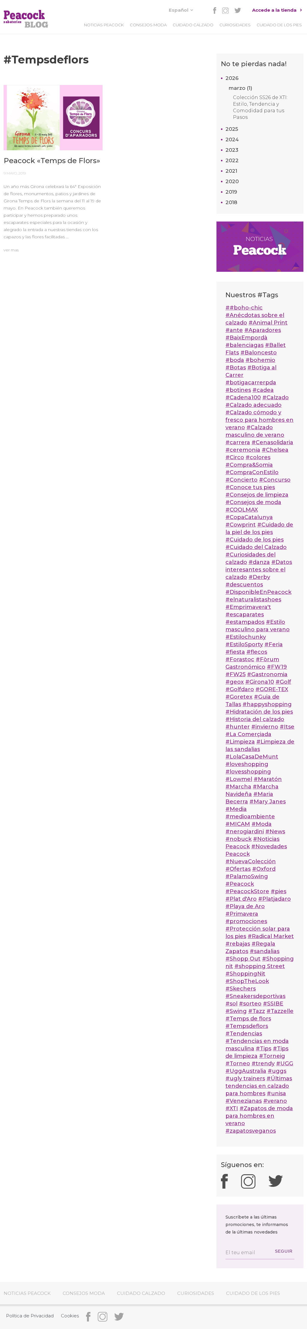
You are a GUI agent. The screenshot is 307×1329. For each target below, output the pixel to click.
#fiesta (235, 652)
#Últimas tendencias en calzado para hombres (258, 1086)
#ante (234, 330)
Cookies (70, 1316)
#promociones (246, 921)
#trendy (263, 1063)
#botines (238, 390)
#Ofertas (238, 869)
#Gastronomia (267, 674)
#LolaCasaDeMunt (251, 756)
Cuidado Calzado (193, 24)
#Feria (273, 644)
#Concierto (241, 480)
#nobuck (238, 839)
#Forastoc (239, 659)
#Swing (236, 1011)
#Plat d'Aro (241, 899)
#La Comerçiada (248, 734)
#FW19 (277, 667)
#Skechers (240, 988)
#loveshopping (246, 764)
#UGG (284, 1063)
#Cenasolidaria (272, 442)
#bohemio (260, 360)
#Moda (262, 824)
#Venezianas (243, 1101)
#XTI (231, 1108)
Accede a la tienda (274, 10)
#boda (234, 360)
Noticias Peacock (104, 24)
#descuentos (244, 584)
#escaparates (244, 614)
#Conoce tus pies (250, 487)
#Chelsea (275, 450)
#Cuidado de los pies (254, 539)
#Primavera (241, 914)
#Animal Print (268, 322)
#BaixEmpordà (246, 337)
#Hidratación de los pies (259, 712)
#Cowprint (240, 524)
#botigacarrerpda (250, 382)
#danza (259, 562)
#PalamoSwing (246, 876)
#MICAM (237, 824)
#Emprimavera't (248, 607)
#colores (258, 457)
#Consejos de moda (253, 502)
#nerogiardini (244, 831)
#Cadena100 (243, 397)
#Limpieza (240, 741)
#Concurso (275, 480)
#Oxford (264, 869)
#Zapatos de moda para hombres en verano (259, 1116)
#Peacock (239, 884)
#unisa (276, 1093)
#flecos (256, 652)
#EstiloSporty (244, 644)
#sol (231, 1003)
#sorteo (250, 1003)
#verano (275, 1101)
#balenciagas (244, 345)
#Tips (263, 1048)
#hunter (237, 726)
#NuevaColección (250, 861)
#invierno (264, 726)
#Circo (234, 457)
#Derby (259, 577)
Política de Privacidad (30, 1316)
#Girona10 (259, 682)
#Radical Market (271, 936)
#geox (234, 682)
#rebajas (237, 943)
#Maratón (268, 779)
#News (275, 831)
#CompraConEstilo (252, 472)
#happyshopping (267, 704)
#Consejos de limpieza (256, 494)
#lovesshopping (248, 771)
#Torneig (272, 1056)
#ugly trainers (245, 1078)
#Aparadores (262, 330)
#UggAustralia (245, 1071)
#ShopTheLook (247, 981)
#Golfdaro (239, 689)
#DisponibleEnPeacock (258, 592)
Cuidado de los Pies (279, 24)
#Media (236, 809)
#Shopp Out (243, 958)
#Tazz (256, 1011)
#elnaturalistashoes (253, 599)
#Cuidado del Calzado (256, 547)
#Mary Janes (267, 801)
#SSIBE (273, 1003)
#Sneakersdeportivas (255, 996)
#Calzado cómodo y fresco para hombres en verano (259, 420)
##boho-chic (244, 307)
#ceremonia (242, 450)
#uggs (277, 1071)
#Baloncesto (258, 352)
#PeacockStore (247, 891)
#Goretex (238, 697)
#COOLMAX (241, 509)
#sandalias (264, 951)
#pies (278, 891)
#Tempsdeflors (246, 1026)
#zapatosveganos (250, 1131)
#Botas (235, 367)
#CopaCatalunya (249, 517)
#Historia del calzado (254, 719)
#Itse (287, 726)
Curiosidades (235, 24)
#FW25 (235, 674)
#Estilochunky (245, 637)
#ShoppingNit (245, 973)
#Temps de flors (248, 1018)
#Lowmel (238, 779)
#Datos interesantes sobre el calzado (258, 569)
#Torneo (237, 1063)
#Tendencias (243, 1033)
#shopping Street (259, 966)
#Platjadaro (274, 899)
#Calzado (275, 397)
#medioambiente (250, 816)
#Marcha (238, 786)
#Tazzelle (280, 1011)
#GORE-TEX (271, 689)
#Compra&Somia (249, 465)
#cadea (263, 390)
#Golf (283, 682)
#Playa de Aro (245, 906)
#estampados (244, 622)
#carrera (237, 442)
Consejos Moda (148, 24)
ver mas (11, 250)
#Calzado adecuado (253, 405)
